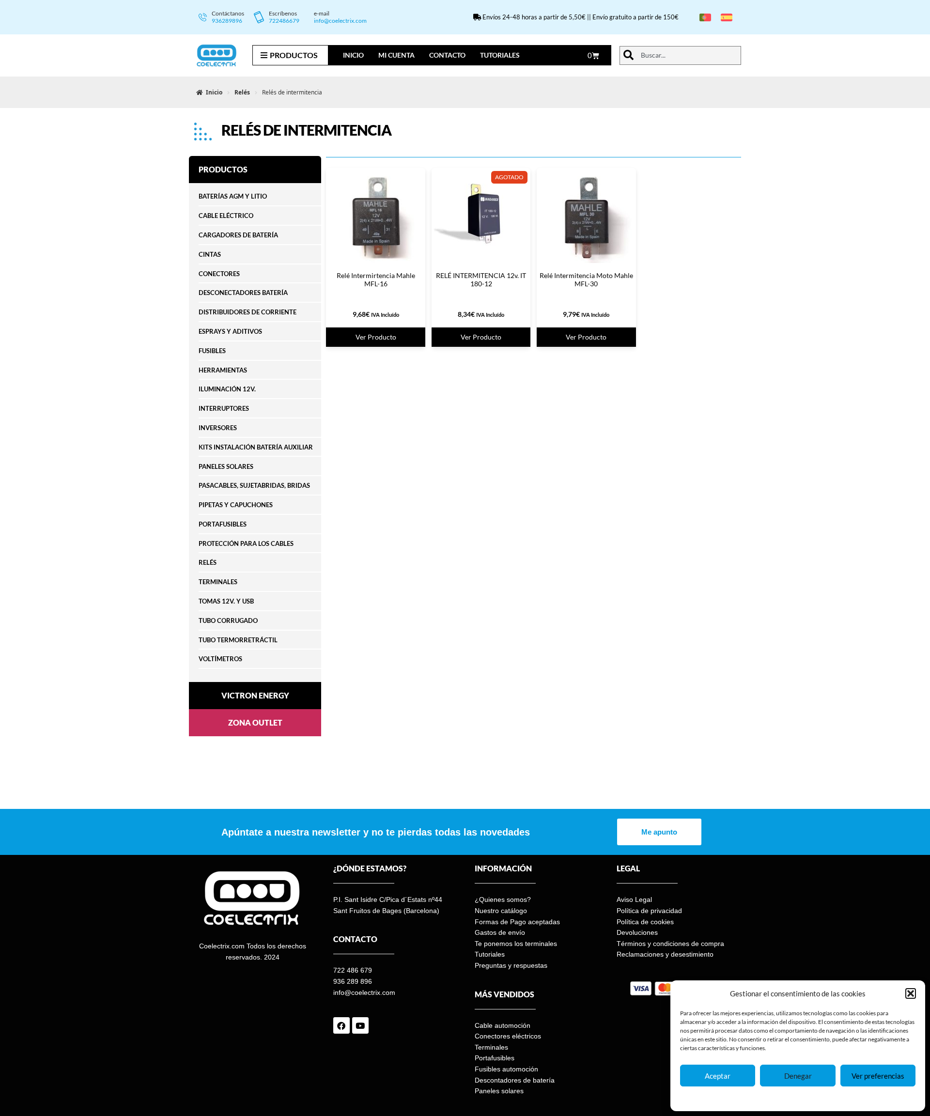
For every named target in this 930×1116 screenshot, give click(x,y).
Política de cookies (645, 922)
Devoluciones (637, 932)
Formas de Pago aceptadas (517, 922)
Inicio (353, 55)
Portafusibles (494, 1058)
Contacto (447, 55)
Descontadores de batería (515, 1080)
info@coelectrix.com (340, 20)
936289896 (227, 20)
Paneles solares (499, 1091)
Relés (242, 92)
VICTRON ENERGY (255, 695)
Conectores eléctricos (508, 1036)
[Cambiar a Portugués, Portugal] (705, 17)
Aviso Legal (634, 899)
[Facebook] (341, 1025)
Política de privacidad (649, 910)
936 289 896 (352, 981)
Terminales (491, 1047)
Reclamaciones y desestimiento (665, 954)
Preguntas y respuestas (511, 965)
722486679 (284, 20)
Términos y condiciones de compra (670, 943)
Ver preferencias (878, 1075)
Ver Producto (376, 337)
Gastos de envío (500, 932)
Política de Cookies (766, 1098)
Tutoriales (500, 55)
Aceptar (717, 1075)
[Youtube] (360, 1025)
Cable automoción (502, 1025)
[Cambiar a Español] (726, 17)
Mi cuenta (396, 55)
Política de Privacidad (821, 1098)
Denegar (798, 1075)
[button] (910, 993)
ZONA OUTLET (255, 722)
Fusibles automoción (506, 1069)
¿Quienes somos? (503, 899)
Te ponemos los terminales (516, 943)
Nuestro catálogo (501, 910)
